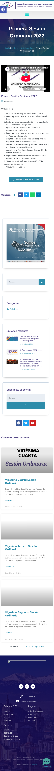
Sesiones (15, 48)
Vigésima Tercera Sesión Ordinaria (21, 547)
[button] (3, 9)
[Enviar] (26, 405)
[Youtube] (33, 686)
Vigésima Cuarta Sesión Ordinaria (20, 481)
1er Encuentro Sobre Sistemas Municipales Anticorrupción (29, 338)
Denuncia (47, 766)
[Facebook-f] (27, 686)
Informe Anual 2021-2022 (31, 350)
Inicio (7, 48)
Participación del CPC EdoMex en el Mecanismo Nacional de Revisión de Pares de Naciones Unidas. (31, 362)
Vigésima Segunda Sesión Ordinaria (22, 614)
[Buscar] (42, 282)
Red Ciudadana (27, 48)
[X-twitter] (21, 686)
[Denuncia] (46, 762)
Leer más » (9, 500)
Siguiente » (39, 646)
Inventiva (34, 765)
